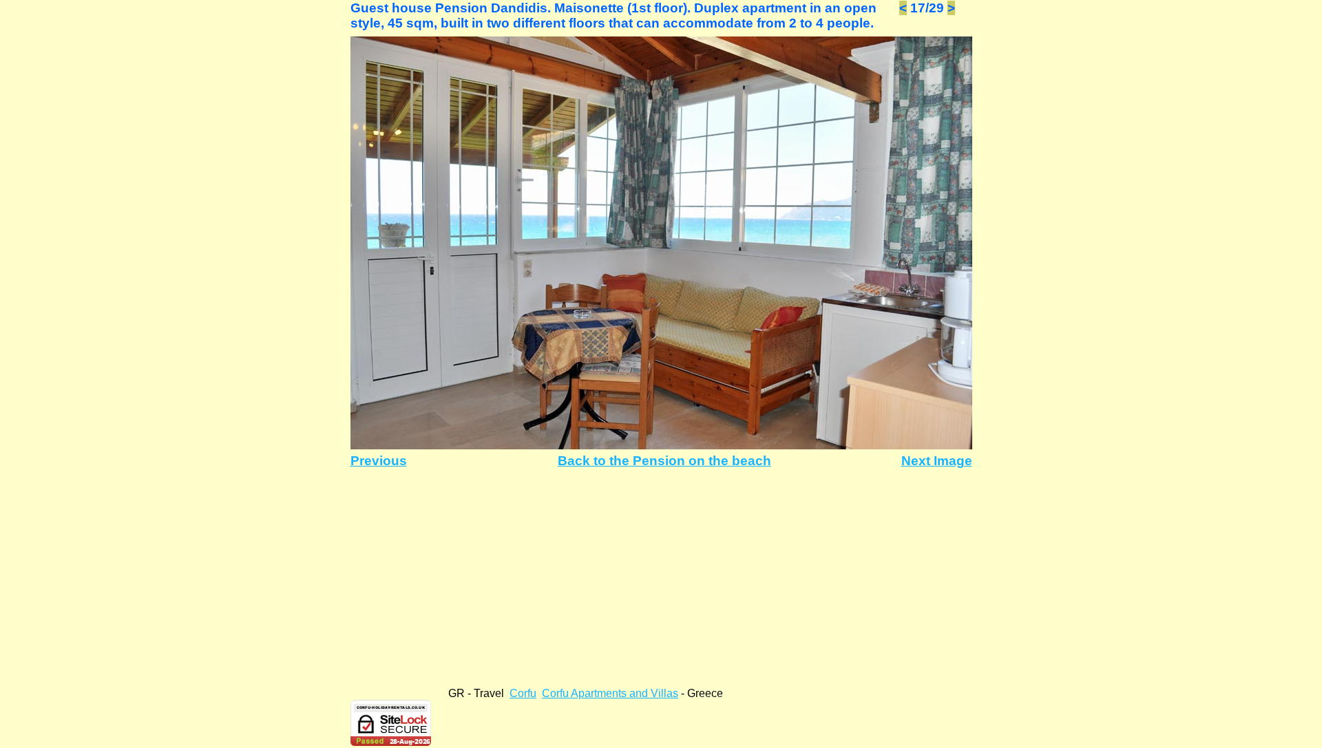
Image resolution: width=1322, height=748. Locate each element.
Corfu (523, 693)
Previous (378, 460)
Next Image (936, 460)
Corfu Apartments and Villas (610, 693)
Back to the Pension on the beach (664, 460)
